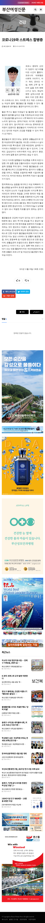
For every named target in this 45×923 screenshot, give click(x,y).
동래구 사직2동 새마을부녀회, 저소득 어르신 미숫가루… (14, 723)
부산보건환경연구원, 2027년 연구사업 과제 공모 (20, 769)
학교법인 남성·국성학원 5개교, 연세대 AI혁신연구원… (15, 739)
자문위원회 (32, 919)
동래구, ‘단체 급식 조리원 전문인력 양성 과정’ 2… (14, 784)
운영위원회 (23, 919)
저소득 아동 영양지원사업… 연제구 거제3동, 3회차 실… (15, 661)
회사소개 (5, 919)
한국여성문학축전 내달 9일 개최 (14, 753)
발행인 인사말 (13, 919)
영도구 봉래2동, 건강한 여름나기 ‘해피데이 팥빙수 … (14, 692)
